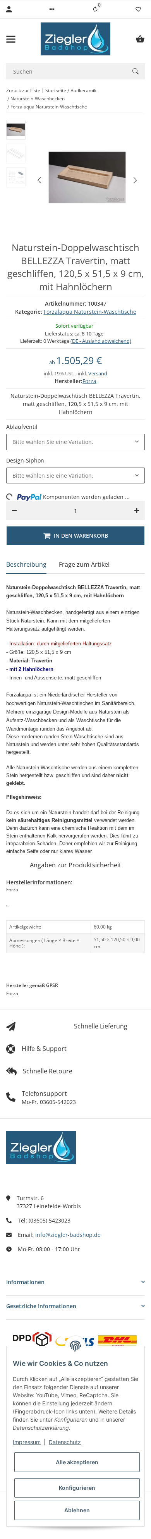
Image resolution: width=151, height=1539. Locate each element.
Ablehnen (77, 1510)
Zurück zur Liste (23, 90)
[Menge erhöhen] (137, 510)
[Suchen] (135, 71)
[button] (52, 9)
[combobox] (75, 442)
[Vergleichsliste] (95, 9)
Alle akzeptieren (77, 1462)
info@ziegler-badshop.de (68, 1234)
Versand (97, 373)
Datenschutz (65, 1442)
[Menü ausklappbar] (10, 39)
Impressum (27, 1442)
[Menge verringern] (14, 510)
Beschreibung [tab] (26, 564)
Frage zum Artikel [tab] (84, 564)
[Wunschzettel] (138, 9)
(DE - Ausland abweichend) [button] (100, 340)
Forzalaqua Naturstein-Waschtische (90, 311)
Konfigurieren (77, 1487)
